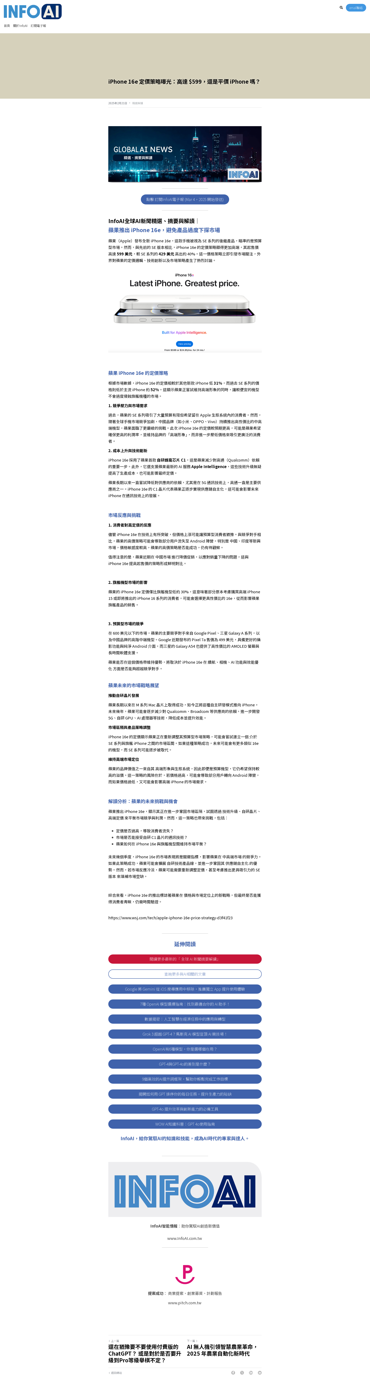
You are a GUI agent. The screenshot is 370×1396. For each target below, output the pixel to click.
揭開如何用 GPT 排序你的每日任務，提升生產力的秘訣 (185, 1094)
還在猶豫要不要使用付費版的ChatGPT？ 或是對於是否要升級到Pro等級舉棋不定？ (144, 1353)
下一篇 (191, 1341)
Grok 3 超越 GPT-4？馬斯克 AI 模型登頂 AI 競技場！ (185, 1034)
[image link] (33, 11)
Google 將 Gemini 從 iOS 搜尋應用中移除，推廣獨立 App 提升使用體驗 (185, 989)
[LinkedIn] (251, 1373)
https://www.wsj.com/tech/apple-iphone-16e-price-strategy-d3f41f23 (170, 917)
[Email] (260, 1373)
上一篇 (115, 1341)
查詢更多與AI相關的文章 (185, 974)
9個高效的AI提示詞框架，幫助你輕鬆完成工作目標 (185, 1079)
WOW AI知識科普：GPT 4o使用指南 (185, 1124)
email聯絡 (356, 7)
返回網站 (116, 1373)
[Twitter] (242, 1373)
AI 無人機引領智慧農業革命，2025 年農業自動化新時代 (222, 1350)
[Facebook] (233, 1373)
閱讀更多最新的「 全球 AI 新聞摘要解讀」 (185, 959)
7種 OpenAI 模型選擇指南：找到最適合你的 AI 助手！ (185, 1004)
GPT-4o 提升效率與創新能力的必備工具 (185, 1109)
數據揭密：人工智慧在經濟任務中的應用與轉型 (185, 1019)
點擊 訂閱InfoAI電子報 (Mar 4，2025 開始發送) (185, 199)
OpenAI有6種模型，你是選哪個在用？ (185, 1049)
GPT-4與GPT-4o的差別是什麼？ (185, 1064)
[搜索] (341, 7)
